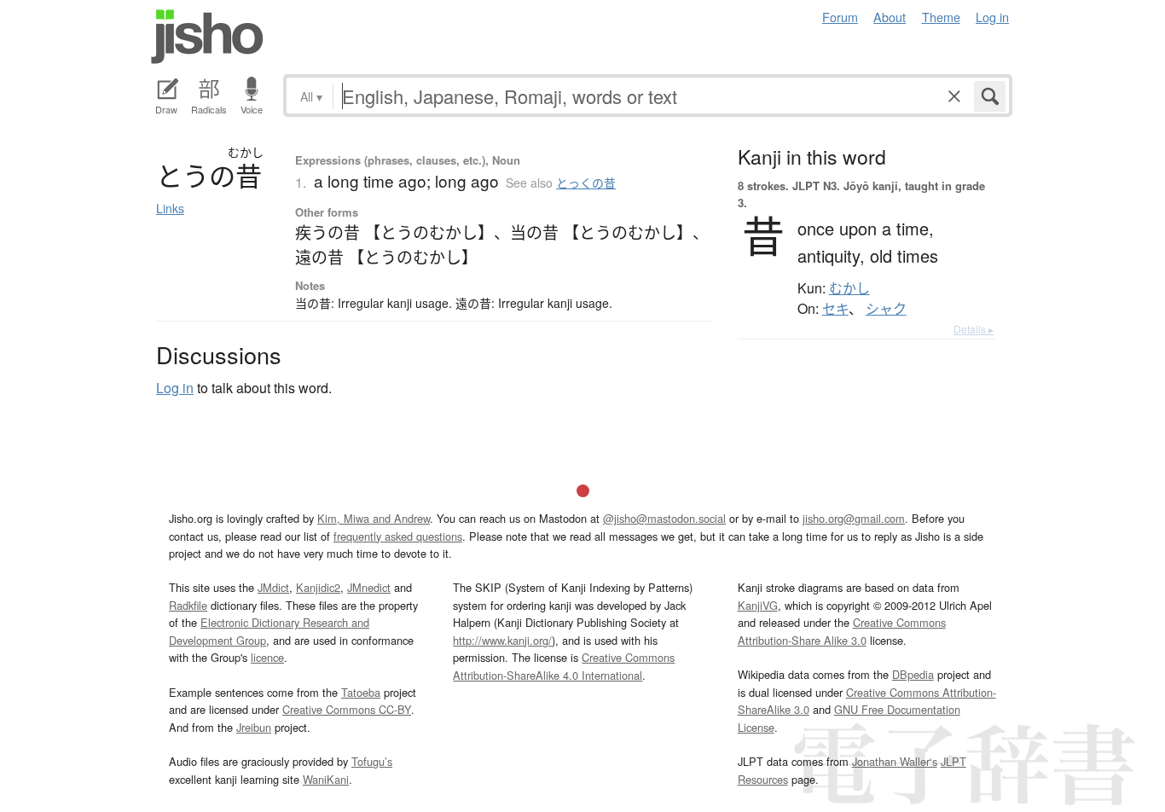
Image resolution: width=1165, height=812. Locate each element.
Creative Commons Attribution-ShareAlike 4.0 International (564, 665)
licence (267, 657)
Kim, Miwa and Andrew (373, 518)
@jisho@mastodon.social (664, 518)
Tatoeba (360, 692)
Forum (840, 17)
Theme (941, 17)
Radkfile (188, 605)
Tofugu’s (371, 761)
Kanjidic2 (318, 587)
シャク (886, 308)
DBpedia (913, 674)
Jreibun (253, 727)
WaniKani (326, 779)
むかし (849, 288)
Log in (992, 17)
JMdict (273, 587)
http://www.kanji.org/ (502, 640)
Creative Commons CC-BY (346, 709)
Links (170, 208)
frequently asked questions (397, 536)
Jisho (207, 36)
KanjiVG (758, 605)
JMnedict (369, 587)
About (889, 17)
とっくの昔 (586, 182)
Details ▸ (973, 329)
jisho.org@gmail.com (854, 518)
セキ (835, 308)
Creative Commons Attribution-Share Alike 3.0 (842, 630)
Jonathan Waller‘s (894, 761)
